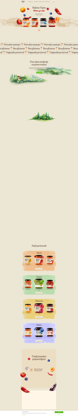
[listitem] (28, 261)
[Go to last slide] (23, 261)
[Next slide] (55, 261)
